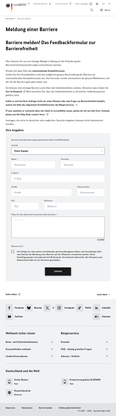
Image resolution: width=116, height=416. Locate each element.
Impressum (10, 408)
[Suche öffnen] (91, 8)
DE (97, 4)
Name (14, 159)
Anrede (14, 145)
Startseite (10, 19)
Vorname (65, 159)
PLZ (13, 201)
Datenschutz (27, 408)
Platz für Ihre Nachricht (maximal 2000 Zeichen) (34, 214)
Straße (14, 187)
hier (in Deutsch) (14, 91)
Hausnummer (83, 187)
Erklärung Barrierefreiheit (70, 408)
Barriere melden (45, 408)
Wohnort (48, 201)
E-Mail (15, 173)
